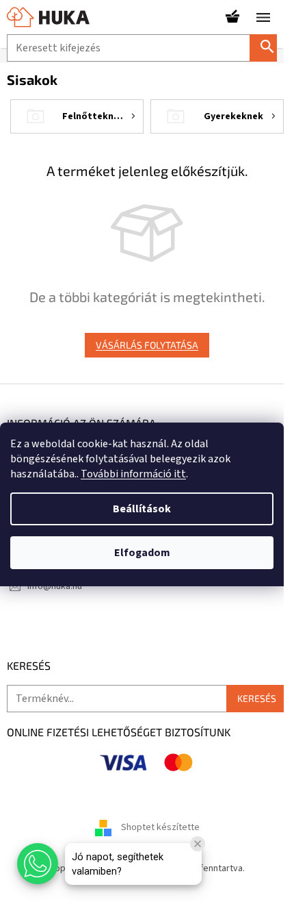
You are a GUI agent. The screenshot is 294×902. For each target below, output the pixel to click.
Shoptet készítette (160, 828)
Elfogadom (142, 552)
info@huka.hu (54, 586)
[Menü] (263, 17)
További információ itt (133, 473)
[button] (37, 863)
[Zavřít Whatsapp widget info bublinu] (197, 843)
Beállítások (142, 508)
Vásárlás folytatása (147, 345)
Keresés (268, 47)
